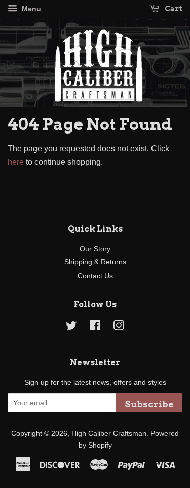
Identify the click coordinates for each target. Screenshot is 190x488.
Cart (172, 9)
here (16, 162)
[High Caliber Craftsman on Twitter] (71, 327)
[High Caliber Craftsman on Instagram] (118, 327)
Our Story (95, 249)
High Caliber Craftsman (108, 433)
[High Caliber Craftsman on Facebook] (95, 327)
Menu (30, 9)
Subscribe (149, 404)
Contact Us (95, 276)
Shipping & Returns (95, 262)
